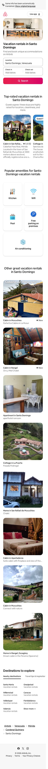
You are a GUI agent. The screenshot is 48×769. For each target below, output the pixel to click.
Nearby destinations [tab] (12, 676)
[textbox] (13, 72)
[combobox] (23, 63)
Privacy (9, 756)
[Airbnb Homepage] (5, 14)
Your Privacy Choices (31, 756)
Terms (17, 756)
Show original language (25, 6)
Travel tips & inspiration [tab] (35, 676)
